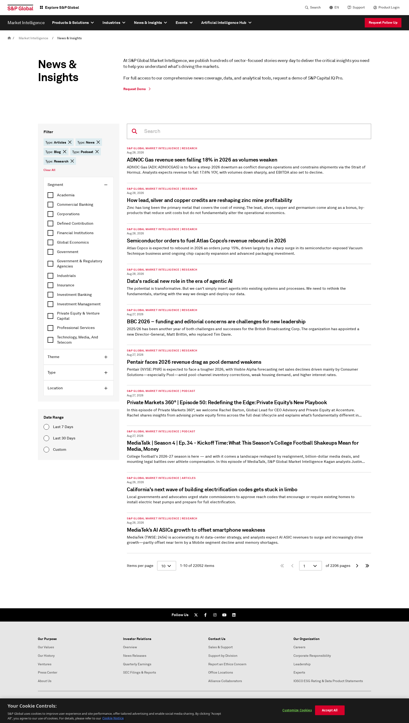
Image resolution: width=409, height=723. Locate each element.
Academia (66, 195)
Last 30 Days (64, 438)
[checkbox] (79, 195)
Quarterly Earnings (137, 664)
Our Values (46, 647)
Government (67, 252)
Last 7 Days (63, 427)
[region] (204, 710)
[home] (9, 38)
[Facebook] (205, 615)
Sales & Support (220, 647)
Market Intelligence (33, 38)
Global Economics (73, 242)
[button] (70, 142)
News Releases (134, 656)
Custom (59, 449)
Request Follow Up (383, 22)
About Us (44, 681)
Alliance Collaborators (225, 681)
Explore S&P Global (62, 7)
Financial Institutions (75, 233)
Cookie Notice (113, 718)
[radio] (46, 427)
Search (315, 7)
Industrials (66, 275)
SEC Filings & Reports (139, 672)
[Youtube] (224, 615)
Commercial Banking (75, 204)
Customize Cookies (296, 710)
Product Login (389, 7)
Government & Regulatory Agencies (79, 264)
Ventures (44, 664)
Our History (46, 656)
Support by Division (222, 656)
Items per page (140, 565)
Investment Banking (74, 294)
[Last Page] (367, 566)
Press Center (47, 672)
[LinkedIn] (234, 615)
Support (359, 7)
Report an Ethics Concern (227, 664)
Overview (130, 647)
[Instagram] (215, 615)
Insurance (65, 285)
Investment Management (79, 304)
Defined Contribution (75, 223)
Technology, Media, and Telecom (77, 340)
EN (336, 7)
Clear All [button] (49, 170)
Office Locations (220, 672)
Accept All (330, 710)
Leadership (302, 664)
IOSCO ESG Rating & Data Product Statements (328, 681)
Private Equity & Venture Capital (78, 316)
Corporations (68, 214)
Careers (299, 647)
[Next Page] (357, 566)
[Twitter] (196, 615)
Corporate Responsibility (312, 656)
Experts (299, 672)
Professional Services (76, 327)
